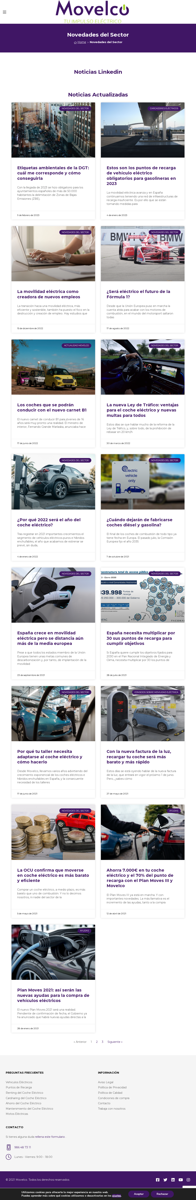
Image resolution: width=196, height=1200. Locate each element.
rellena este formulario (50, 1137)
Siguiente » (115, 1042)
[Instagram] (188, 1180)
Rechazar (162, 1194)
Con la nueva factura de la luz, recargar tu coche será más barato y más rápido (139, 756)
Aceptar (139, 1194)
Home (82, 42)
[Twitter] (165, 1180)
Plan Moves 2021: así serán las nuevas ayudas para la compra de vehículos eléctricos (53, 995)
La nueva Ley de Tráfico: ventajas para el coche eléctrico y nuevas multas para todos (143, 410)
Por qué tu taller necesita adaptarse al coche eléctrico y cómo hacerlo (49, 756)
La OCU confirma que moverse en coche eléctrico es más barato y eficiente (53, 875)
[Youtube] (181, 1180)
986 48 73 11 (22, 1147)
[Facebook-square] (158, 1180)
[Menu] (4, 12)
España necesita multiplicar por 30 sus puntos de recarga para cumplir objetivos (141, 638)
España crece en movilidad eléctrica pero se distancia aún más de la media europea (50, 638)
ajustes (116, 1196)
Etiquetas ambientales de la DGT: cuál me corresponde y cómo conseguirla (53, 173)
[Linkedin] (173, 1180)
